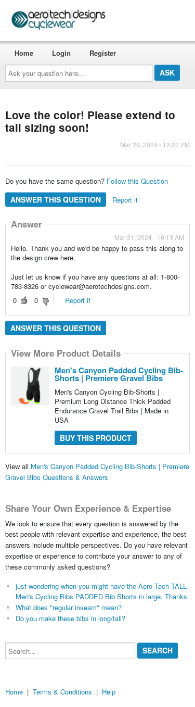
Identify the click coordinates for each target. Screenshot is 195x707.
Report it (125, 200)
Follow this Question (137, 181)
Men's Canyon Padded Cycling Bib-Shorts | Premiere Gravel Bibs (119, 374)
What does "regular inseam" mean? (69, 607)
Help (108, 692)
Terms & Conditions (62, 692)
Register (102, 53)
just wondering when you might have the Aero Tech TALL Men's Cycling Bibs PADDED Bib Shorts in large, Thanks (101, 591)
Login (61, 53)
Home (24, 53)
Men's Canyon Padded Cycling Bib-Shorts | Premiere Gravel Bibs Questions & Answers (97, 471)
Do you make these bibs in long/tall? (70, 618)
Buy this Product (96, 438)
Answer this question (55, 199)
